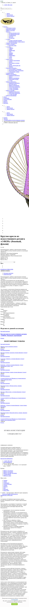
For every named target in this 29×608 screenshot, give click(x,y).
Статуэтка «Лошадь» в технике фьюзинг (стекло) (12, 358)
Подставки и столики (14, 63)
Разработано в (4, 495)
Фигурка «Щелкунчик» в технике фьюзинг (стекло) (13, 391)
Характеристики (7, 274)
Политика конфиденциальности (10, 494)
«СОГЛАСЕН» (14, 599)
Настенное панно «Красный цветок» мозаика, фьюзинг (14, 412)
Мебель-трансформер (14, 78)
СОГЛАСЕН (14, 604)
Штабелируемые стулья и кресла (17, 41)
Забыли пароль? (10, 16)
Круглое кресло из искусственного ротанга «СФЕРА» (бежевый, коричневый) (14, 334)
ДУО (10, 51)
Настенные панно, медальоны (16, 70)
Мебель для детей (10, 30)
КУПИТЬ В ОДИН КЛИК (7, 269)
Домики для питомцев (11, 43)
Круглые (11, 36)
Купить (2, 338)
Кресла (8, 31)
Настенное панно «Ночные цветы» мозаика (11, 385)
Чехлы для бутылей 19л (14, 65)
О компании (6, 98)
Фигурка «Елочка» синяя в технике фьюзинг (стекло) (13, 372)
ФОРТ (10, 58)
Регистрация (9, 14)
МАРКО (11, 53)
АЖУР (10, 49)
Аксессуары (9, 59)
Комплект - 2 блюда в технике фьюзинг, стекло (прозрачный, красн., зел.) (12, 365)
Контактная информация (6, 458)
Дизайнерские (12, 35)
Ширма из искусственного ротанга (9, 346)
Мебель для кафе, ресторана (10, 473)
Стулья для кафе (13, 94)
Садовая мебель (10, 73)
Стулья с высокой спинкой (15, 40)
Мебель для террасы (11, 74)
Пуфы (10, 64)
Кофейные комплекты (14, 75)
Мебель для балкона (11, 81)
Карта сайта (6, 490)
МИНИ (11, 54)
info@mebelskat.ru (7, 462)
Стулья (8, 39)
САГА (10, 56)
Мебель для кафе (10, 90)
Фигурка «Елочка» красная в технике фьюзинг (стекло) (14, 352)
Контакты (5, 103)
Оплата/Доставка (7, 99)
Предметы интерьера (11, 68)
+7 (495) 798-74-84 (7, 461)
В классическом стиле (14, 33)
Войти (8, 13)
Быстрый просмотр (5, 331)
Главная (5, 480)
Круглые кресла (13, 84)
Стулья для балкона (13, 89)
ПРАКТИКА (12, 55)
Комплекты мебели (10, 29)
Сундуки (8, 46)
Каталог (5, 26)
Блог (4, 488)
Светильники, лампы (14, 71)
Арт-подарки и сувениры (15, 69)
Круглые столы (12, 45)
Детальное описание (8, 273)
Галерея (5, 100)
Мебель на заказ (7, 475)
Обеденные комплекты (14, 86)
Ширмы (11, 66)
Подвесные (11, 38)
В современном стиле (14, 34)
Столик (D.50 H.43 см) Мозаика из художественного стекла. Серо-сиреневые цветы (13, 419)
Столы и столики (10, 44)
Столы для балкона (13, 88)
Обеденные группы (11, 28)
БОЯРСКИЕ (12, 50)
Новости (5, 101)
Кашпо (10, 61)
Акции (5, 96)
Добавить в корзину (5, 270)
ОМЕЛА (11, 48)
